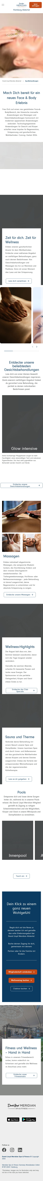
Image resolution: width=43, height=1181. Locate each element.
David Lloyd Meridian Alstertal (11, 81)
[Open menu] (3, 5)
